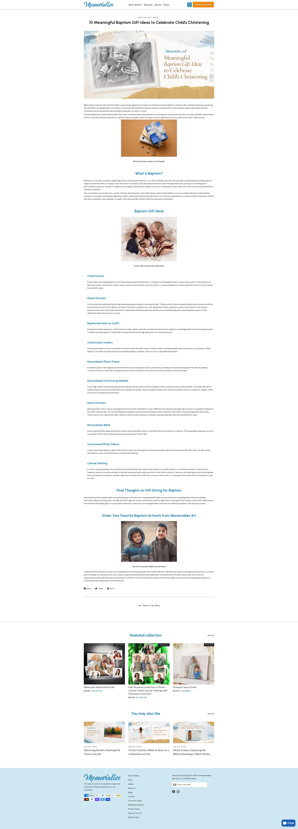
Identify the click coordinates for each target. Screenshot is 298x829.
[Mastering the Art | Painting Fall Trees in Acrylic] (104, 732)
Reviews (148, 4)
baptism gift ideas (148, 17)
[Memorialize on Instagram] (178, 791)
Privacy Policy (134, 809)
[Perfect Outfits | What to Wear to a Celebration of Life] (148, 732)
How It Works (133, 776)
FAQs (166, 4)
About (158, 4)
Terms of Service (135, 813)
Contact (131, 796)
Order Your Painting (203, 4)
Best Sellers (135, 4)
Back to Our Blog (151, 605)
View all (211, 635)
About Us (131, 788)
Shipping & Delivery (136, 805)
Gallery (131, 784)
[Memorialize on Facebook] (173, 791)
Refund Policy (133, 817)
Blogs (130, 792)
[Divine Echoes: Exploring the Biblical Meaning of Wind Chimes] (193, 732)
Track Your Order (135, 801)
